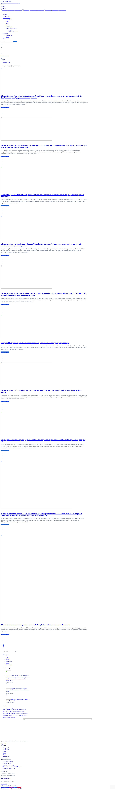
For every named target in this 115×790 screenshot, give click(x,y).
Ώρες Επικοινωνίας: (5, 778)
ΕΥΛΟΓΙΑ (5, 711)
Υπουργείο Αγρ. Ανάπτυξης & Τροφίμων (12, 766)
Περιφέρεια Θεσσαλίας (8, 765)
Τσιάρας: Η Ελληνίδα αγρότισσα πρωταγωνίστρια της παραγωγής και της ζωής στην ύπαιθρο (35, 343)
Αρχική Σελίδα (6, 62)
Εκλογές (10, 711)
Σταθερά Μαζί (22, 715)
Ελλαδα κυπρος (15, 711)
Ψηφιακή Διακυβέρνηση (6, 717)
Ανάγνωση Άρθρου (5, 107)
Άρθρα (7, 21)
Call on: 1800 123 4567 (6, 1)
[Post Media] (26, 90)
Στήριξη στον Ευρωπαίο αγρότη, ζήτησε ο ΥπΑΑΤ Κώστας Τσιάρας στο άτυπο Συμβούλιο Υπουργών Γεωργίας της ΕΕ (43, 440)
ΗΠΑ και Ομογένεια (13, 32)
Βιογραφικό (6, 16)
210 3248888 (4, 784)
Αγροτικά (9, 709)
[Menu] (10, 18)
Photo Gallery (9, 35)
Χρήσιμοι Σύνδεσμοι (6, 759)
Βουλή (7, 23)
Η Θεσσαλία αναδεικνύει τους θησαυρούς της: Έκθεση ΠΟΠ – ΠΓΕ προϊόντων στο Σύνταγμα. (35, 625)
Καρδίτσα (12, 713)
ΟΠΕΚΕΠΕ (14, 715)
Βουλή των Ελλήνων (8, 761)
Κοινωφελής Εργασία (19, 713)
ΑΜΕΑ (4, 709)
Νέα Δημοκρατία (7, 763)
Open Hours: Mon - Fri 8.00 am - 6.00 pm (10, 3)
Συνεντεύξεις (9, 26)
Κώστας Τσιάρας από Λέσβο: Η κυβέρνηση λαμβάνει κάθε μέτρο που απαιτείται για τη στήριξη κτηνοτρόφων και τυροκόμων (42, 195)
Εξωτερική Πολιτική (21, 711)
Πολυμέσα (5, 33)
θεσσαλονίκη (13, 717)
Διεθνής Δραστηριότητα (11, 28)
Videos (7, 37)
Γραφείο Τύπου (6, 18)
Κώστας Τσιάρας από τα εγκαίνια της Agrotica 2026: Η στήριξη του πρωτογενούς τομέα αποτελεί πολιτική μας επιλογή (41, 391)
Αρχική (5, 14)
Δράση (24, 709)
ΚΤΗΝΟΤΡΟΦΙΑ (6, 713)
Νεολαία (8, 715)
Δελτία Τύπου (9, 19)
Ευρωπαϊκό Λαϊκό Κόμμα (9, 768)
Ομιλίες (7, 25)
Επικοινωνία (6, 38)
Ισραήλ (10, 30)
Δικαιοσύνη (19, 709)
